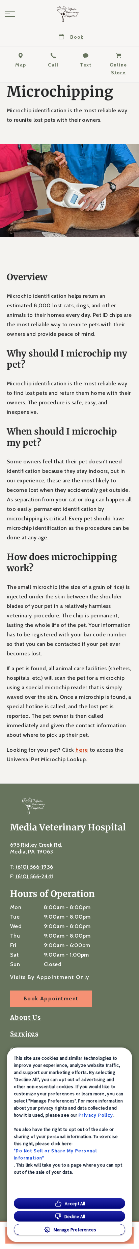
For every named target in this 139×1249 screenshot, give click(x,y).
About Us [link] (25, 1018)
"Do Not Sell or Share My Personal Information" (55, 1154)
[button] (10, 14)
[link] (69, 14)
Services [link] (24, 1034)
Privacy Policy (96, 1115)
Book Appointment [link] (51, 998)
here (82, 750)
